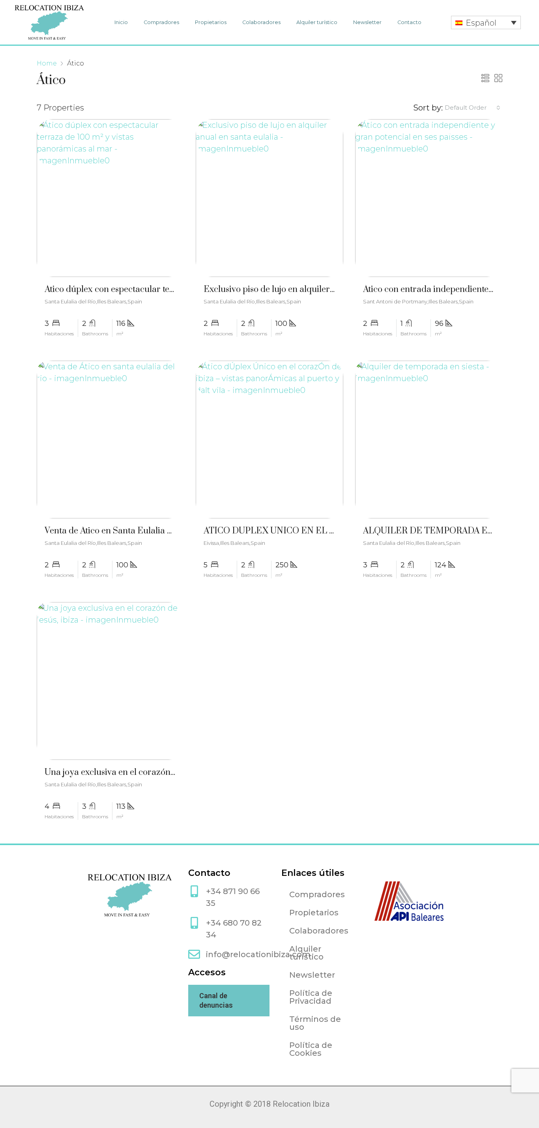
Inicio (121, 22)
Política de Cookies (310, 1049)
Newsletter (367, 22)
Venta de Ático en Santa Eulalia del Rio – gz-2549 (139, 531)
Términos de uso (315, 1023)
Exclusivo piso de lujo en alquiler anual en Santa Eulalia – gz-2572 (331, 289)
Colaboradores (261, 22)
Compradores (161, 22)
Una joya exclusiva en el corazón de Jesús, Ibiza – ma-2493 (158, 772)
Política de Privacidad (310, 997)
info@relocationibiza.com (258, 954)
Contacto (409, 22)
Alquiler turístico (316, 22)
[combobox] (473, 107)
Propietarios (210, 22)
